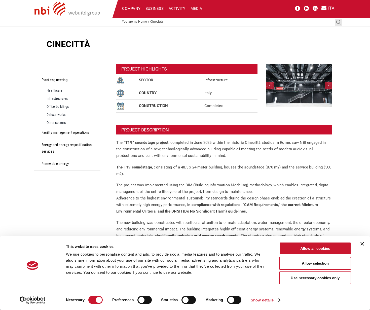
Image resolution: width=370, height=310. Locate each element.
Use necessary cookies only (315, 278)
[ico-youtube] (306, 7)
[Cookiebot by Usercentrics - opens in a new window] (33, 300)
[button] (270, 85)
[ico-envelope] (323, 7)
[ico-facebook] (297, 7)
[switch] (144, 300)
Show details (262, 300)
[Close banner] (362, 244)
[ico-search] (338, 20)
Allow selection (315, 263)
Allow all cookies (315, 248)
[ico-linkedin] (315, 7)
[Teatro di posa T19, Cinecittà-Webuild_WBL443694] (299, 85)
